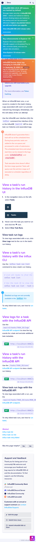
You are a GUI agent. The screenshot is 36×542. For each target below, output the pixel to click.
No (30, 446)
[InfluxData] (2, 3)
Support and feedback (15, 458)
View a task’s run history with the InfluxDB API (13, 357)
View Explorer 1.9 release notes (14, 53)
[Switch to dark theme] (33, 2)
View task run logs (12, 234)
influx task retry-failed (10, 438)
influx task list (7, 432)
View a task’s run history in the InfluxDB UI (17, 188)
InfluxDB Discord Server (16, 490)
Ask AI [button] (32, 539)
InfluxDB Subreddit (15, 497)
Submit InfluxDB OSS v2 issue (15, 526)
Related (5, 429)
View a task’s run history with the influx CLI (16, 256)
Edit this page (13, 515)
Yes (23, 446)
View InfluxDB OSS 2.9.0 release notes (16, 29)
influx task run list (9, 435)
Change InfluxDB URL (26, 347)
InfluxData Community (16, 494)
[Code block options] (31, 274)
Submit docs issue (15, 520)
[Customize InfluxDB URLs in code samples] (30, 2)
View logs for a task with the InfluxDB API (16, 318)
